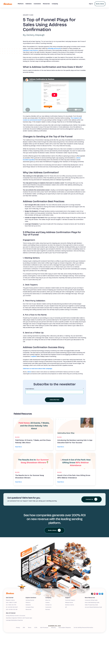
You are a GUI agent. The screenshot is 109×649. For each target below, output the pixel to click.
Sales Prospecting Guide (91, 605)
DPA (24, 627)
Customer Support (70, 600)
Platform (28, 602)
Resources (28, 609)
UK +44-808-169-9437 (12, 607)
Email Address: (54, 389)
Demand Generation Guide (13, 622)
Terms (29, 627)
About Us (47, 600)
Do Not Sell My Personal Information (83, 627)
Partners (47, 609)
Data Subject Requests (65, 627)
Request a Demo (10, 600)
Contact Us (48, 605)
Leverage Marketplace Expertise (14, 620)
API (66, 607)
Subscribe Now (54, 399)
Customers (48, 607)
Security (53, 627)
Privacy (18, 627)
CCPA (35, 627)
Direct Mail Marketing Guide (92, 602)
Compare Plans (30, 607)
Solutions (28, 605)
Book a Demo (100, 4)
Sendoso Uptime (69, 605)
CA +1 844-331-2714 (11, 605)
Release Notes (69, 602)
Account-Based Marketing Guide (93, 607)
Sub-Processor (44, 627)
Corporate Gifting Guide (91, 600)
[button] (20, 4)
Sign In (91, 3)
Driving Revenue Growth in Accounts (15, 615)
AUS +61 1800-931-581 (11, 609)
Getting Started (30, 600)
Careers (47, 602)
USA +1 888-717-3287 (11, 602)
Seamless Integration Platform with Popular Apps (19, 618)
